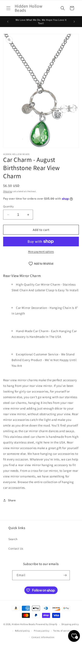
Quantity (8, 206)
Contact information (43, 637)
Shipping (7, 191)
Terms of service (62, 630)
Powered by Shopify (46, 624)
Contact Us (15, 548)
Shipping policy (70, 624)
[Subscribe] (65, 575)
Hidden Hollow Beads (23, 624)
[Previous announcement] (7, 21)
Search (13, 539)
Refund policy (22, 630)
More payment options (41, 251)
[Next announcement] (74, 21)
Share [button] (12, 500)
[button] (8, 8)
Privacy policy (41, 630)
